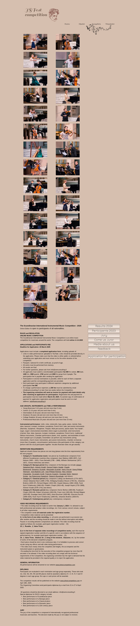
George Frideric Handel (55, 467)
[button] (67, 24)
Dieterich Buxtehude (56, 476)
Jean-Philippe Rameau (53, 472)
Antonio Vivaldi (40, 467)
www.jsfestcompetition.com (65, 565)
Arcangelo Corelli (38, 474)
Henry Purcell (66, 469)
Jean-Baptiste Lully (37, 472)
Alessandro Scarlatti (53, 469)
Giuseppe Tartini (65, 474)
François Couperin (51, 474)
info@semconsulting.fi (59, 370)
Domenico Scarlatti (38, 469)
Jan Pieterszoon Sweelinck (38, 476)
